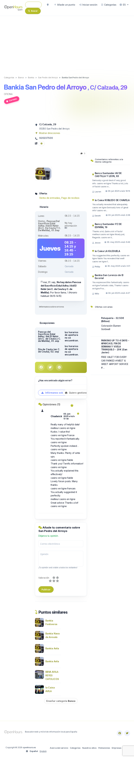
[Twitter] (127, 733)
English (43, 751)
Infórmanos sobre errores (51, 306)
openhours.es (29, 747)
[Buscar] (48, 5)
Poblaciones (104, 748)
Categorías (75, 748)
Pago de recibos (70, 197)
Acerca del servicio (59, 748)
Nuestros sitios (89, 748)
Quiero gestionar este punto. (84, 392)
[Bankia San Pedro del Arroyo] (43, 173)
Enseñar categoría (60, 701)
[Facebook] (120, 733)
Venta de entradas (49, 197)
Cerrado (13, 99)
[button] (124, 5)
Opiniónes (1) (51, 404)
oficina (8, 94)
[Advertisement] (67, 42)
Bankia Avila (52, 648)
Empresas (116, 748)
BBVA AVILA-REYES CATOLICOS (52, 675)
